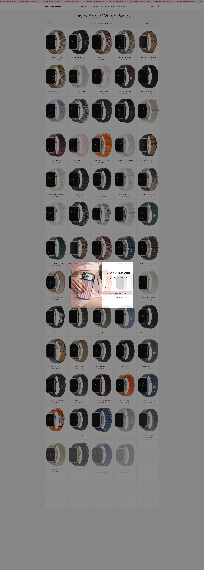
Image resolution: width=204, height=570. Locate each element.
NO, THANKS (117, 297)
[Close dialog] (131, 264)
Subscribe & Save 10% (117, 293)
